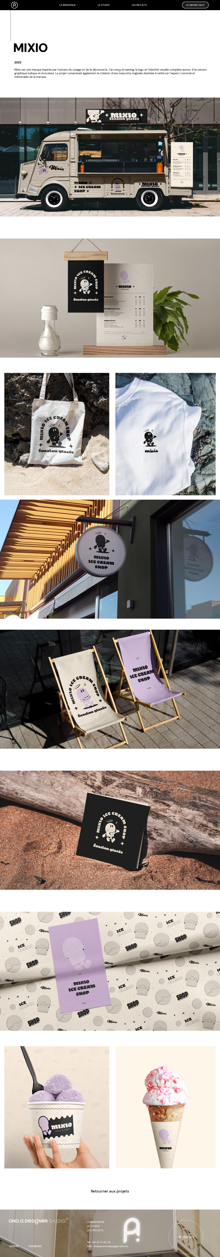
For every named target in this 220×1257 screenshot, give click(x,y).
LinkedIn (14, 1246)
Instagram (35, 1246)
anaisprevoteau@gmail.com (111, 1246)
